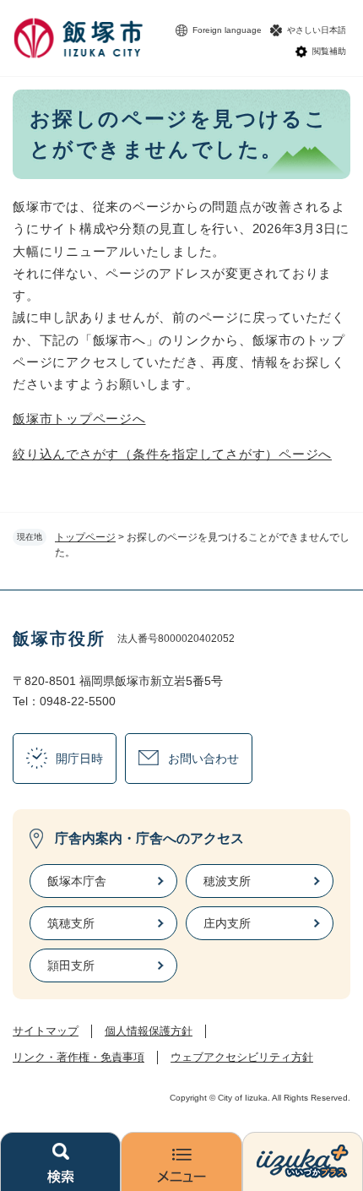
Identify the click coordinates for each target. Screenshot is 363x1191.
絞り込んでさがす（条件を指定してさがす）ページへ (172, 454)
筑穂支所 (71, 923)
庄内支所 (227, 923)
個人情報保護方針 (148, 1031)
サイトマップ (46, 1031)
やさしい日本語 (316, 30)
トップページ (85, 537)
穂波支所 (227, 881)
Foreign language (227, 30)
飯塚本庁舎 (76, 881)
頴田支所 (71, 965)
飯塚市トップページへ (79, 418)
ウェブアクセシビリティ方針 (242, 1057)
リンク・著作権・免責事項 (78, 1057)
